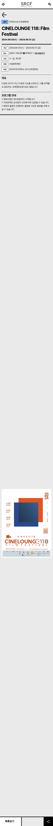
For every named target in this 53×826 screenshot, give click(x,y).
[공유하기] (48, 821)
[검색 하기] (49, 4)
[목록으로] (4, 14)
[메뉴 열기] (3, 4)
